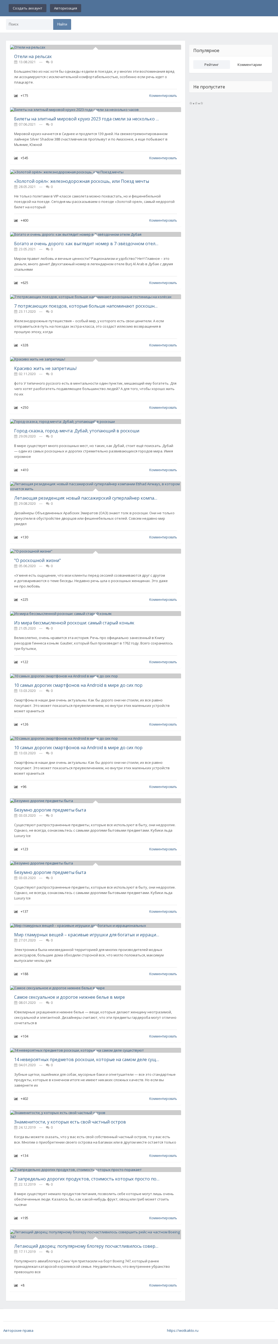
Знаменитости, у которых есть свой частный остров (70, 1122)
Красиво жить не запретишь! (45, 368)
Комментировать (163, 95)
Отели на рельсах (33, 56)
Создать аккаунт (27, 8)
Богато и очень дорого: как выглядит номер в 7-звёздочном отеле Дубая (86, 243)
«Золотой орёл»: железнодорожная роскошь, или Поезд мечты (81, 181)
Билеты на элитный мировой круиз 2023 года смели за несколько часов (86, 119)
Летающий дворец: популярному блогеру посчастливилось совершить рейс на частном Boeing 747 (86, 1246)
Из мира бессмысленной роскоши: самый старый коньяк (74, 622)
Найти (62, 24)
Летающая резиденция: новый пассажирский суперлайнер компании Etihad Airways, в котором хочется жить (86, 498)
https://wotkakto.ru (182, 1330)
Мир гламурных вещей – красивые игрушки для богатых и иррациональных (86, 934)
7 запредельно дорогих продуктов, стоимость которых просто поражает (86, 1179)
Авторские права (18, 1330)
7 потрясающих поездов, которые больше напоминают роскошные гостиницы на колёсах (86, 306)
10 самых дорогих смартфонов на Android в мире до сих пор (78, 685)
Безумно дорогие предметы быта (50, 810)
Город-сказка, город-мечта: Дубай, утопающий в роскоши (76, 430)
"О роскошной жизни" (37, 560)
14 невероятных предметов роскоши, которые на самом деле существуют (86, 1059)
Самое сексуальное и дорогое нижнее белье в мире (69, 997)
